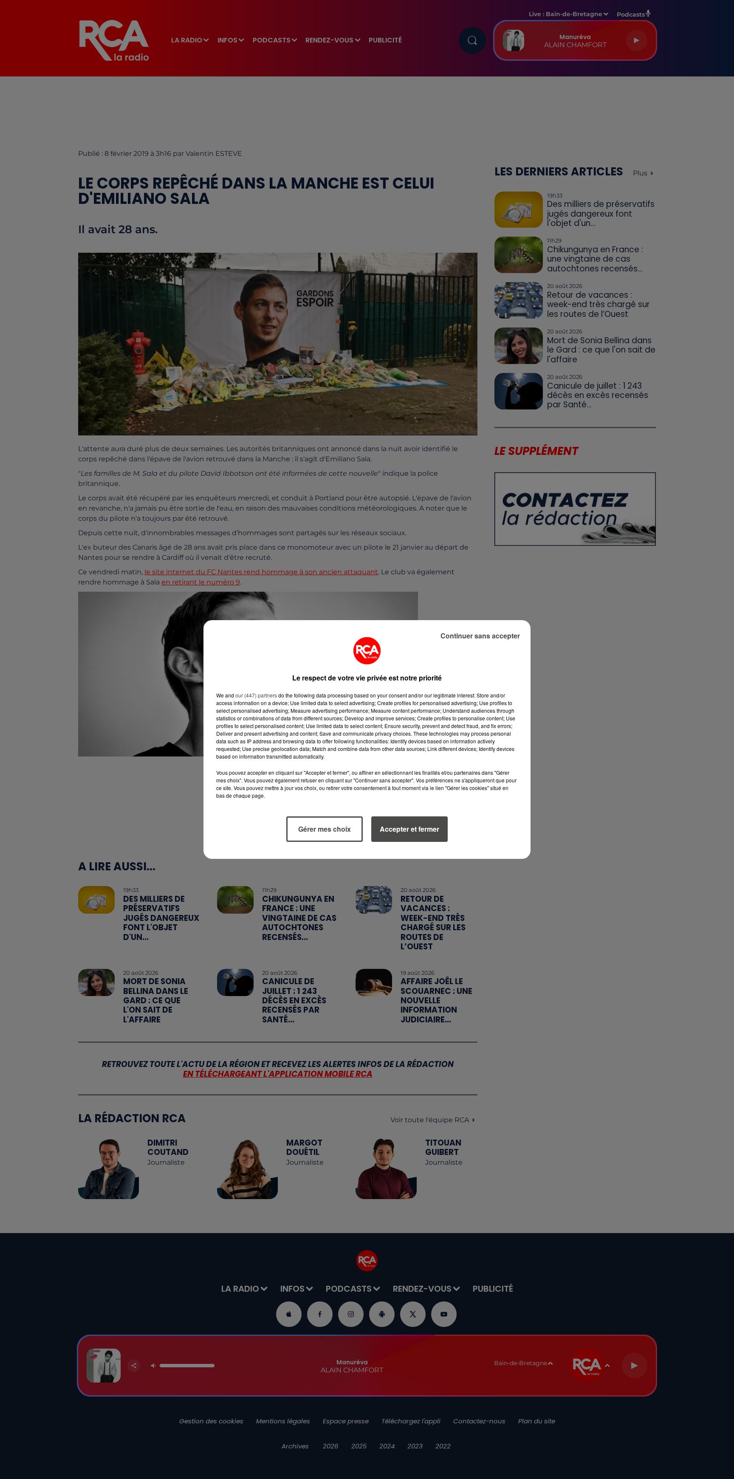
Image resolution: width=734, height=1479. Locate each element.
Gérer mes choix (324, 829)
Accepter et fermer (409, 829)
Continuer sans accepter (480, 636)
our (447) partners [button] (256, 695)
